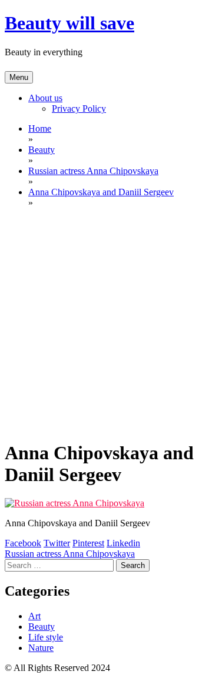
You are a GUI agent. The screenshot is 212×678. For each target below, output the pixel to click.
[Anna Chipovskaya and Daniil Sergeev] (74, 503)
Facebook (23, 543)
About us (45, 98)
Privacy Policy (79, 108)
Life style (45, 637)
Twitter (57, 543)
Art (34, 616)
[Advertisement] (106, 323)
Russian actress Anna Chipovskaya (70, 554)
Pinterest (88, 543)
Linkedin (123, 543)
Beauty (41, 627)
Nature (41, 648)
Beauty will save (69, 23)
